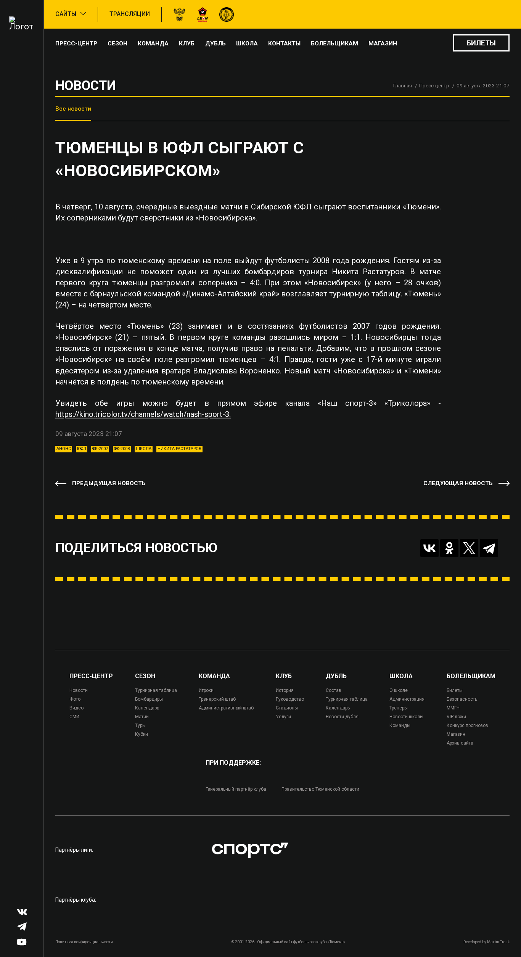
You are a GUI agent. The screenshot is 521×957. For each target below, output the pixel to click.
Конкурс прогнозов (467, 725)
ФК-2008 (122, 448)
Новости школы (406, 716)
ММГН (453, 708)
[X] (469, 548)
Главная (402, 85)
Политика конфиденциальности (84, 942)
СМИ (74, 716)
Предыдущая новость (109, 483)
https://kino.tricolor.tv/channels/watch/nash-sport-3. (143, 414)
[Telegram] (489, 548)
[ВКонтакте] (429, 548)
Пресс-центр (76, 43)
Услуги (283, 716)
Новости (78, 690)
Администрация (407, 699)
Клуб (187, 43)
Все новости (73, 108)
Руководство (290, 699)
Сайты (65, 14)
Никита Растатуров (179, 448)
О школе (398, 690)
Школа (247, 43)
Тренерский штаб (217, 699)
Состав (333, 690)
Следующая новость (458, 483)
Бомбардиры (149, 699)
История (285, 690)
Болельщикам (334, 43)
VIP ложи (456, 716)
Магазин (382, 43)
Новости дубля (342, 716)
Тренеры (398, 708)
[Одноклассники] (449, 548)
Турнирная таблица (156, 690)
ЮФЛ (81, 448)
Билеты (481, 43)
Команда (153, 43)
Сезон (117, 43)
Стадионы (287, 708)
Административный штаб (226, 708)
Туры (140, 725)
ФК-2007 (100, 448)
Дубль (215, 43)
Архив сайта (460, 743)
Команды (399, 725)
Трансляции (129, 14)
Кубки (141, 734)
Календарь (147, 708)
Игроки (206, 690)
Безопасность (462, 699)
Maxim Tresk (498, 942)
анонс (63, 448)
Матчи (142, 716)
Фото (74, 699)
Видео (76, 708)
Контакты (284, 43)
